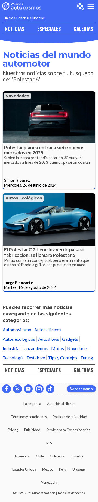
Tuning (86, 357)
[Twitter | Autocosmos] (17, 388)
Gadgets (70, 339)
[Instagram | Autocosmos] (39, 388)
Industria (11, 348)
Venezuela (49, 482)
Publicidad (32, 430)
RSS (49, 443)
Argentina (22, 456)
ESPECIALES (49, 28)
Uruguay (79, 469)
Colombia (57, 456)
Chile (40, 456)
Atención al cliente (61, 403)
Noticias (38, 18)
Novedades (17, 95)
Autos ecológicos (23, 198)
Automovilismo (17, 329)
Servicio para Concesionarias (68, 430)
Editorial (22, 18)
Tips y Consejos (62, 357)
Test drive (35, 357)
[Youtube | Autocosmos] (28, 388)
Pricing (13, 430)
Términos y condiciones (29, 417)
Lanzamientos (35, 348)
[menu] (91, 6)
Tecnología (13, 357)
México (47, 469)
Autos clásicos (47, 329)
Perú (62, 469)
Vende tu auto (81, 389)
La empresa (32, 403)
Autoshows (48, 339)
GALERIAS (83, 28)
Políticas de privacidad (70, 417)
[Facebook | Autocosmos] (6, 388)
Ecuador (77, 456)
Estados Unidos (24, 469)
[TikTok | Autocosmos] (50, 388)
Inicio (9, 18)
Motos (57, 348)
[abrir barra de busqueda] (80, 6)
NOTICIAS (14, 28)
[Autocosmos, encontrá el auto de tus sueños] (22, 7)
